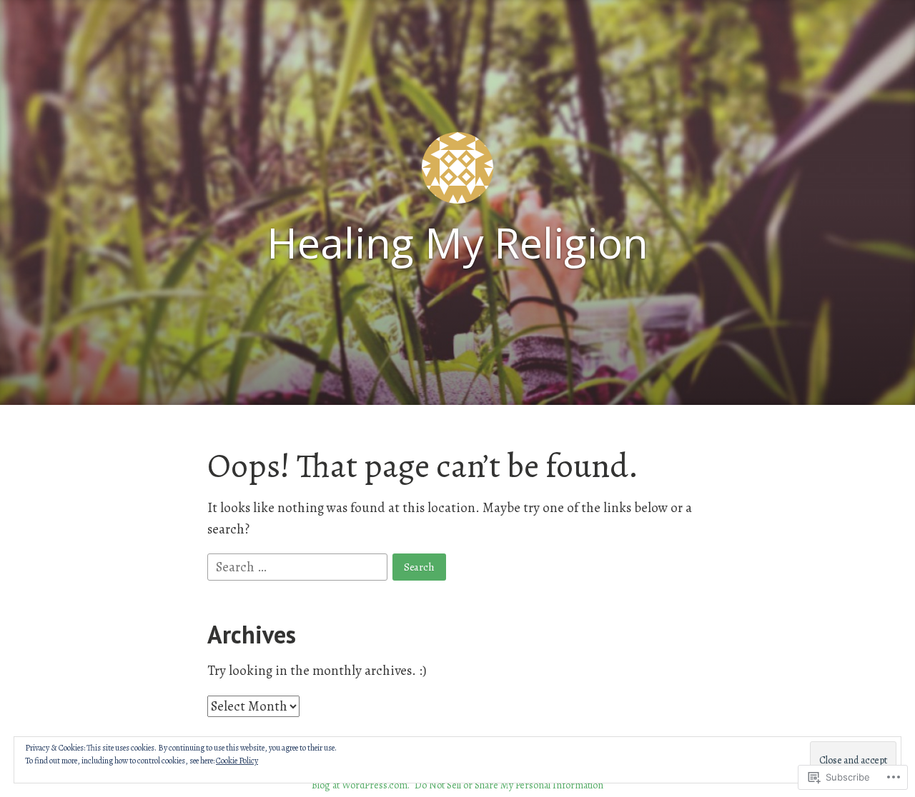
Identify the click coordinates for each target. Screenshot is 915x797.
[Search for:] (298, 566)
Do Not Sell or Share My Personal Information (509, 785)
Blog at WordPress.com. (361, 785)
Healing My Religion (457, 242)
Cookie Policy (237, 760)
